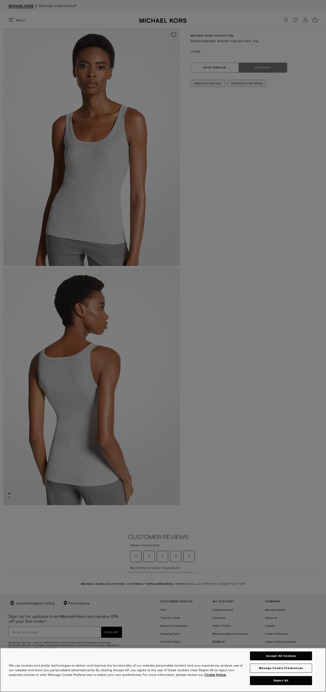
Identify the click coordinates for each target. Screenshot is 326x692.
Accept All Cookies (281, 656)
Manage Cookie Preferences (281, 668)
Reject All (281, 680)
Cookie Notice (215, 674)
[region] (163, 670)
